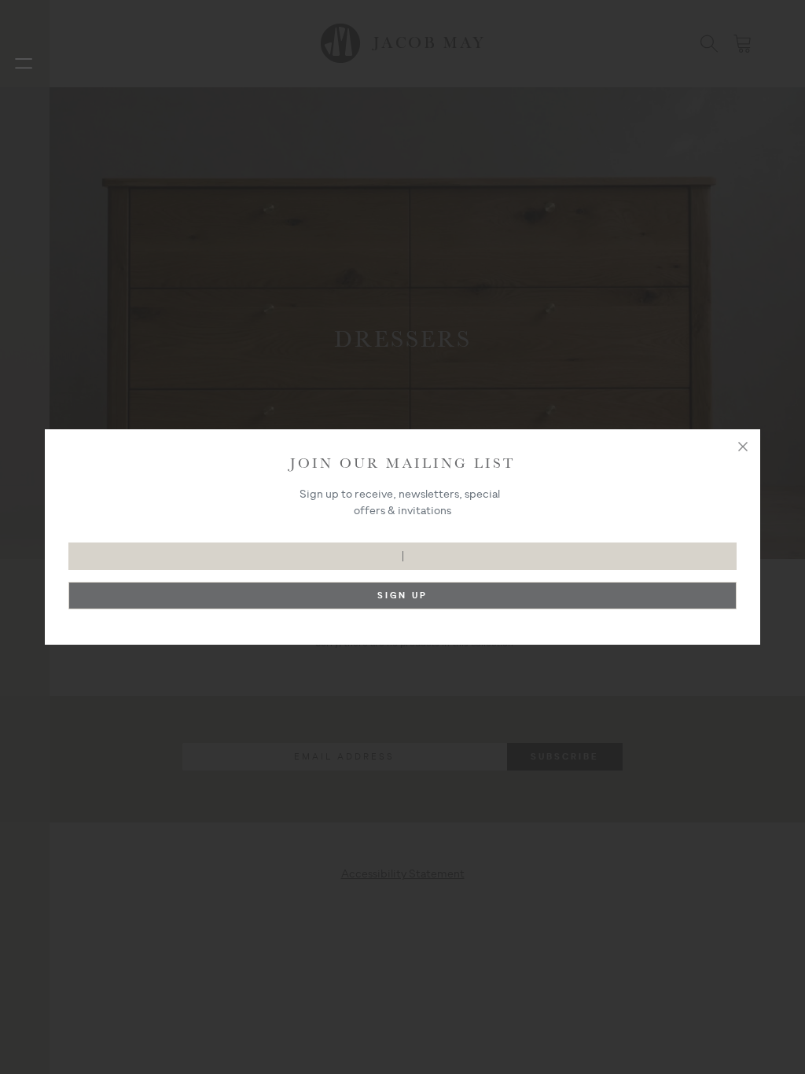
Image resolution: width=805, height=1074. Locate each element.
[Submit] (402, 599)
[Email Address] (402, 548)
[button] (23, 63)
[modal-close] (743, 446)
